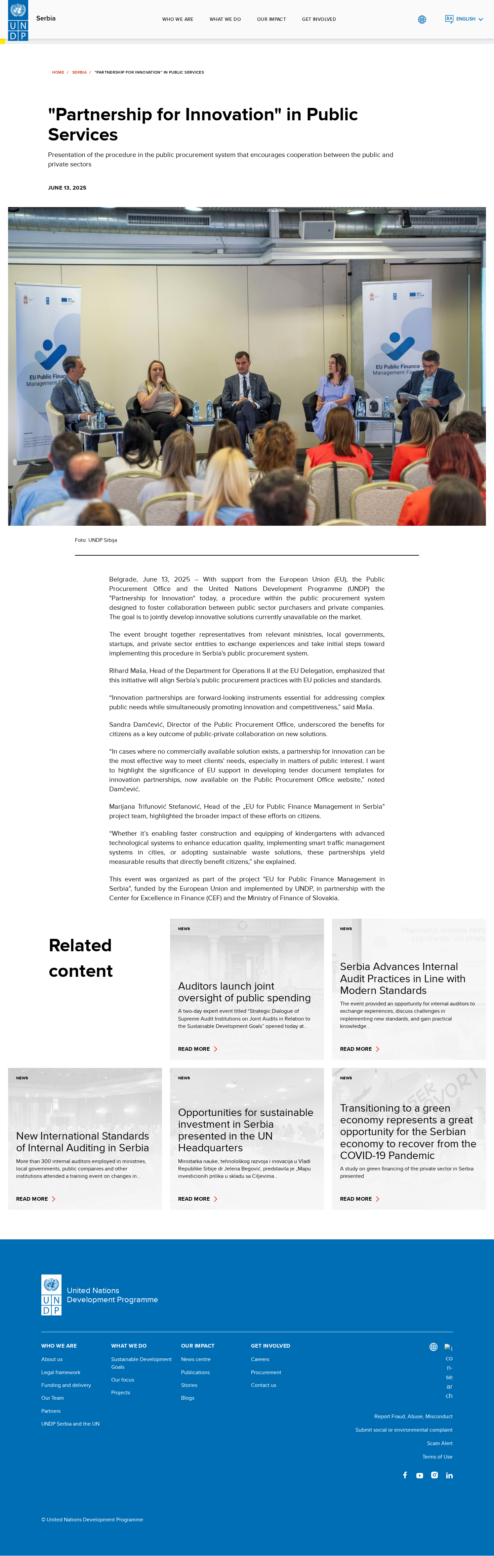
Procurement (266, 1372)
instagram (434, 1475)
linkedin (449, 1475)
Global (422, 19)
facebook (405, 1475)
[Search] (449, 1372)
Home (58, 72)
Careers (260, 1359)
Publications (195, 1372)
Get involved (319, 19)
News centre (196, 1359)
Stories (189, 1385)
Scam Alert (440, 1443)
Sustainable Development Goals (141, 1363)
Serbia (46, 18)
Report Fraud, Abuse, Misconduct (413, 1416)
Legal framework (60, 1372)
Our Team (52, 1398)
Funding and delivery (66, 1385)
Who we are (178, 19)
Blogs (187, 1398)
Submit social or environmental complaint (404, 1430)
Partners (50, 1411)
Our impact (271, 19)
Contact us (263, 1385)
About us (52, 1359)
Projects (120, 1392)
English (466, 19)
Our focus (122, 1380)
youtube (419, 1475)
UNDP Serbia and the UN (70, 1424)
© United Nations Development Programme (92, 1519)
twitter (390, 1475)
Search (435, 19)
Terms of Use (437, 1457)
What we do (225, 19)
